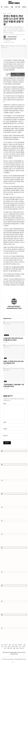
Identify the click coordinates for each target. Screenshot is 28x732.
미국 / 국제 (17, 7)
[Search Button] (26, 2)
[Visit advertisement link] (15, 74)
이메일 (5, 429)
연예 (9, 646)
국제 (5, 358)
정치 (2, 646)
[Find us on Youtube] (14, 662)
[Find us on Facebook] (10, 662)
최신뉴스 (6, 7)
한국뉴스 (24, 7)
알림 (17, 648)
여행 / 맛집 (9, 648)
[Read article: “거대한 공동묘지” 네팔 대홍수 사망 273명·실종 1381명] (14, 375)
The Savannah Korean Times (20, 659)
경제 (24, 644)
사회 (6, 646)
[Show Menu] (1, 2)
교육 (20, 646)
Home (4, 13)
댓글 (4, 403)
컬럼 (14, 648)
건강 (5, 648)
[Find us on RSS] (16, 662)
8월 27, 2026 (6, 342)
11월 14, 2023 (8, 40)
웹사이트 (5, 435)
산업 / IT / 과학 (14, 646)
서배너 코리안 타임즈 (9, 659)
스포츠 (23, 646)
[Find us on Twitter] (12, 662)
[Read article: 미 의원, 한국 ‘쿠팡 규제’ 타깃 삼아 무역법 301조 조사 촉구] (14, 329)
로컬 (12, 7)
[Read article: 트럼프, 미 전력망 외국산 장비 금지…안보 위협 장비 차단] (14, 352)
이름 (4, 422)
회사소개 (22, 648)
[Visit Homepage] (14, 2)
